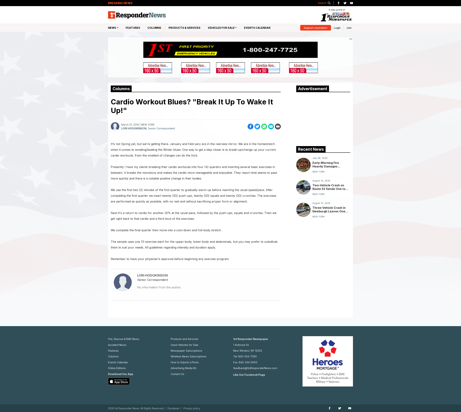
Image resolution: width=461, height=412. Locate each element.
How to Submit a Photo (185, 362)
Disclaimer (173, 408)
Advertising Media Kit (183, 368)
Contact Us (177, 374)
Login (337, 27)
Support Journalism (315, 27)
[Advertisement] (323, 118)
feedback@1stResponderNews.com (255, 368)
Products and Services (184, 338)
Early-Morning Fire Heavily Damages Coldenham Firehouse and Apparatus (331, 164)
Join (349, 27)
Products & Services (184, 27)
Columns (154, 27)
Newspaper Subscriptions (186, 350)
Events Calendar (257, 27)
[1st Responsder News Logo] (137, 15)
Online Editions (117, 368)
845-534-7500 (247, 356)
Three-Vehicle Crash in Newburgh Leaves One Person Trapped (329, 209)
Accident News (117, 344)
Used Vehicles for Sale (184, 344)
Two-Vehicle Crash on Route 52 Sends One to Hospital (328, 187)
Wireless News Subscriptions (188, 356)
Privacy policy (191, 408)
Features (133, 27)
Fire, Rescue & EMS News (123, 338)
